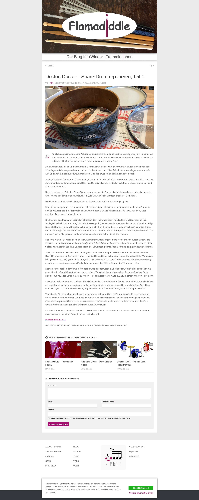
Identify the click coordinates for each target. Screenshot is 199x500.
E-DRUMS (49, 456)
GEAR (48, 461)
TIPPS (76, 461)
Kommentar (52, 385)
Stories (49, 66)
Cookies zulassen (141, 488)
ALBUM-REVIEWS (53, 447)
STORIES (77, 452)
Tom (52, 83)
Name (50, 401)
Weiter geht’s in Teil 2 (55, 319)
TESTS (76, 456)
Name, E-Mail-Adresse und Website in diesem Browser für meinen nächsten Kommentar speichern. (90, 418)
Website (51, 410)
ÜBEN (76, 466)
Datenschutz (134, 456)
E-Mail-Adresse (108, 401)
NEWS (76, 447)
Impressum (133, 452)
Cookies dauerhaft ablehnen (141, 493)
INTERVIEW (50, 466)
